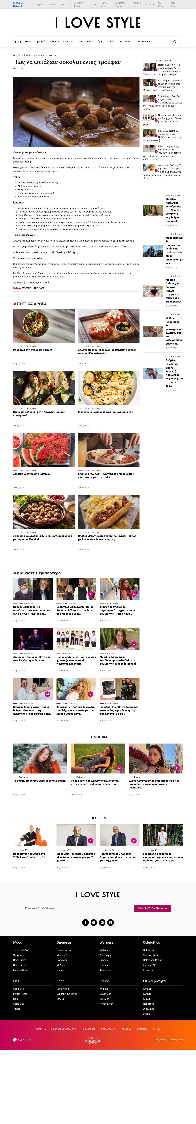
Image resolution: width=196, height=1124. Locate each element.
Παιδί (16, 998)
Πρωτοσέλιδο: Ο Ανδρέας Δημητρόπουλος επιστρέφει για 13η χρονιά (118, 857)
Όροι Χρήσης (88, 1029)
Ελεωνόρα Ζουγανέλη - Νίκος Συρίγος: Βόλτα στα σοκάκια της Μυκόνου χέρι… (75, 610)
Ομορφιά (40, 41)
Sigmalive (41, 4)
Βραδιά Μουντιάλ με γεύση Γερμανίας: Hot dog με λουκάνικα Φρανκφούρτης (107, 537)
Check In (137, 5)
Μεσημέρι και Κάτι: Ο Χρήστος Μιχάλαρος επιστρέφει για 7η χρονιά (76, 857)
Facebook (126, 1029)
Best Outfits (19, 960)
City (95, 4)
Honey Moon (106, 1003)
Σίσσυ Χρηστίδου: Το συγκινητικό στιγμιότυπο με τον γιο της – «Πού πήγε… (118, 610)
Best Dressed (20, 965)
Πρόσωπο (23, 777)
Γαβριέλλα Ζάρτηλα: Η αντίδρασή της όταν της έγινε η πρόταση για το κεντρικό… (163, 857)
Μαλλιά (79, 777)
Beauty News (64, 950)
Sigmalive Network (18, 5)
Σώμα (137, 777)
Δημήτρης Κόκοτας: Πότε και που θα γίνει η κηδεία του (31, 658)
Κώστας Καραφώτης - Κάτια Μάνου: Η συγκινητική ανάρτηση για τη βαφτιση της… (32, 710)
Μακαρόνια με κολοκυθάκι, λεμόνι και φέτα (105, 411)
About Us (41, 1029)
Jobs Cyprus (173, 5)
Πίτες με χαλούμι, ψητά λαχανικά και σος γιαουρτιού (39, 413)
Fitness (104, 960)
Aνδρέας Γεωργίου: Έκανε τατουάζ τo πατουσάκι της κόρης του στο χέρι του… (174, 373)
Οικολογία (148, 1008)
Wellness (54, 41)
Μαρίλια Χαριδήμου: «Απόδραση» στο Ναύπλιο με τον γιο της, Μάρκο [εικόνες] (118, 660)
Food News (63, 988)
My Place (161, 5)
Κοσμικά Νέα (150, 965)
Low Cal (61, 998)
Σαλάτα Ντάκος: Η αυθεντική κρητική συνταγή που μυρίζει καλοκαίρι (107, 351)
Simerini (54, 4)
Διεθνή (147, 998)
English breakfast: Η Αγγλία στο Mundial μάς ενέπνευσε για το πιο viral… (106, 475)
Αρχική (17, 41)
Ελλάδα (147, 993)
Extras (146, 1013)
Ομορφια (99, 737)
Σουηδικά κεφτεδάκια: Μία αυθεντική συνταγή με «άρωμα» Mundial (42, 537)
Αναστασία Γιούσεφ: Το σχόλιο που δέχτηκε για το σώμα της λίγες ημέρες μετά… (76, 710)
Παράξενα (148, 1003)
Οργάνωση (105, 993)
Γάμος (99, 41)
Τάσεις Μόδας (21, 950)
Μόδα (28, 41)
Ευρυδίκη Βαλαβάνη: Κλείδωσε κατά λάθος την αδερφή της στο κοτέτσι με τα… (119, 710)
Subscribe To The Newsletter (152, 908)
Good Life (18, 988)
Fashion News (20, 970)
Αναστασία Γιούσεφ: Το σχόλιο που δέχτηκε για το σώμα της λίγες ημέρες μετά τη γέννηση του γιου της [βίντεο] (162, 171)
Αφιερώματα (125, 41)
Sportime (65, 4)
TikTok (156, 1029)
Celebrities (68, 41)
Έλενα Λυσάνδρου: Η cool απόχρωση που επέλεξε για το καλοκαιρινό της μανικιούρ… (154, 784)
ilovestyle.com (176, 1040)
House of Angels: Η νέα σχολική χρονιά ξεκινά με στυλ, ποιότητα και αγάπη (76, 660)
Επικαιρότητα (154, 981)
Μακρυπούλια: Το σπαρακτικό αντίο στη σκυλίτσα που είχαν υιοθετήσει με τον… (174, 250)
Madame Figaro (119, 5)
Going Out (18, 1003)
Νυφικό (104, 988)
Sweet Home (20, 993)
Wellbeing (105, 950)
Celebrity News (26, 603)
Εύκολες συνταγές (43, 55)
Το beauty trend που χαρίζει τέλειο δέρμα (39, 780)
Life (80, 41)
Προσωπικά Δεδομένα (63, 1029)
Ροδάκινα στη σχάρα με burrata (32, 349)
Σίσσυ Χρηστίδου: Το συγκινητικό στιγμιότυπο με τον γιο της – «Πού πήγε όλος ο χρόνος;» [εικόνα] (162, 102)
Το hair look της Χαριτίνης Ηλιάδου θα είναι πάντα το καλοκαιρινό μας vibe (95, 782)
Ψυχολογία (105, 970)
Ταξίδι (16, 1008)
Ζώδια (110, 41)
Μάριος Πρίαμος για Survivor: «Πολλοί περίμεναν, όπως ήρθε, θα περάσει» (173, 290)
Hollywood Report (152, 960)
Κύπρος (147, 988)
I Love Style (103, 5)
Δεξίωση (104, 998)
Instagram (142, 1029)
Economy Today (78, 5)
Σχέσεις (104, 965)
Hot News (109, 653)
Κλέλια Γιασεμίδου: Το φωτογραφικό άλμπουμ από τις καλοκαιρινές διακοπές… (174, 331)
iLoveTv (99, 818)
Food (89, 41)
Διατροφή (105, 955)
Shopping (66, 653)
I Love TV (23, 850)
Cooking (150, 4)
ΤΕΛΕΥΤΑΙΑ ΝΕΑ (163, 61)
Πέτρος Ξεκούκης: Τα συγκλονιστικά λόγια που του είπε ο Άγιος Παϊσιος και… (31, 610)
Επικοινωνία (108, 1029)
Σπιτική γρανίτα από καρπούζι (32, 473)
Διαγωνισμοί (143, 41)
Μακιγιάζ (62, 955)
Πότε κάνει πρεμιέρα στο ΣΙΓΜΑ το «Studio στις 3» (29, 855)
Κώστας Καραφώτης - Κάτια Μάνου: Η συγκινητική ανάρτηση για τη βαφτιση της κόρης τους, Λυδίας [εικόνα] (162, 153)
